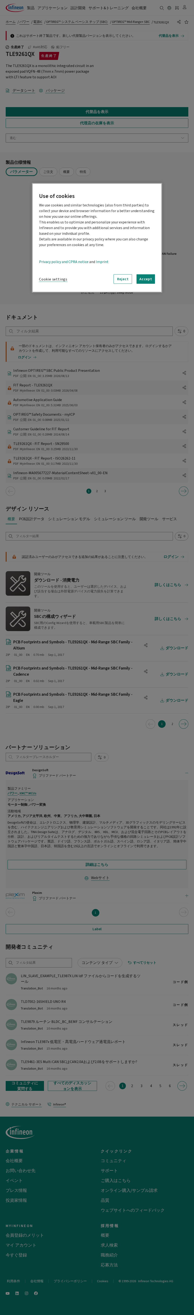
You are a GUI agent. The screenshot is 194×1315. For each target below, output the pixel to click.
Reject (123, 279)
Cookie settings (53, 279)
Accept (145, 279)
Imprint (102, 261)
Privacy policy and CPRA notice (63, 261)
